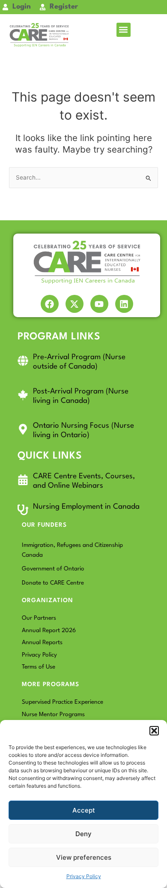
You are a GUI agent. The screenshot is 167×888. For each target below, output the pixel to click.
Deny (83, 834)
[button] (154, 730)
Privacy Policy (83, 876)
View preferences (83, 857)
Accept (83, 810)
